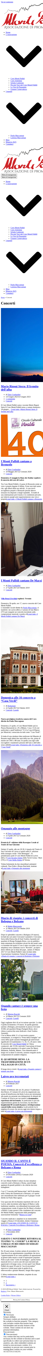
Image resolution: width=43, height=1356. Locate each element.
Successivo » (11, 1285)
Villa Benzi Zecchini (9, 599)
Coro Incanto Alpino (15, 858)
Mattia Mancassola (15, 926)
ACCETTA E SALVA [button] (12, 1352)
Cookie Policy (5, 1295)
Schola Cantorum (17, 83)
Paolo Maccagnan (17, 136)
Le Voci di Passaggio (18, 87)
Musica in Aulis (25, 1215)
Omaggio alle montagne (15, 828)
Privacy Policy (16, 1295)
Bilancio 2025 (11, 142)
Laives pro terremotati (15, 1076)
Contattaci (9, 144)
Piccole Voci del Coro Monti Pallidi (24, 85)
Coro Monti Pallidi (18, 79)
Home (8, 32)
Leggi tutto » (24, 499)
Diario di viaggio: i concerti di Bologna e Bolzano (19, 919)
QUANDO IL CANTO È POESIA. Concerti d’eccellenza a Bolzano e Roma (21, 1164)
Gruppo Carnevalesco (19, 89)
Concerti (9, 401)
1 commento (10, 399)
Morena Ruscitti (14, 1014)
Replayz (3, 1291)
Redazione (12, 706)
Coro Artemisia (16, 81)
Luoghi (16, 710)
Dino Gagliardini (14, 395)
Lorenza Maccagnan (18, 138)
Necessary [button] (7, 1312)
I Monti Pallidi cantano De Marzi (21, 580)
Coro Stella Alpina (15, 860)
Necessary (10, 1315)
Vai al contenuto (7, 2)
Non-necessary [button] (9, 1332)
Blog (7, 140)
